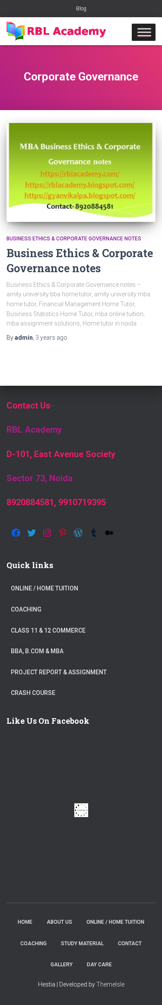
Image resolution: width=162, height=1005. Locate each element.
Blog (81, 9)
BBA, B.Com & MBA (37, 651)
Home (25, 922)
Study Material (82, 943)
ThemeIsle (110, 984)
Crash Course (33, 692)
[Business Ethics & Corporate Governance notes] (81, 172)
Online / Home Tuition (44, 588)
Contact (130, 943)
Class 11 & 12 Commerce (48, 630)
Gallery (62, 965)
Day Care (99, 965)
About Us (59, 922)
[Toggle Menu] (144, 32)
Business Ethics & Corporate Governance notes (73, 239)
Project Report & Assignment (59, 672)
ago (51, 337)
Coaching (26, 609)
